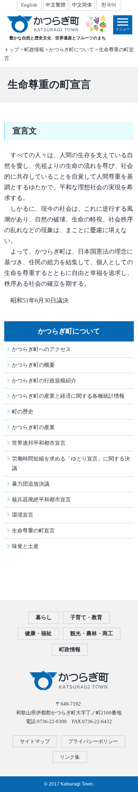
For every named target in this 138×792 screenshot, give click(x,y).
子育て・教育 (86, 617)
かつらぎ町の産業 (33, 427)
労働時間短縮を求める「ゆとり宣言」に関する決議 (71, 463)
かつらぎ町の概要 (33, 365)
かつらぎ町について (71, 49)
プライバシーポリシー (93, 741)
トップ (11, 49)
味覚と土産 (25, 546)
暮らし (44, 617)
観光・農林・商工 (91, 633)
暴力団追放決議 (30, 484)
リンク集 (70, 757)
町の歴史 (22, 411)
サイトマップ (35, 741)
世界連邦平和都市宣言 (39, 443)
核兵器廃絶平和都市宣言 (41, 499)
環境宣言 (22, 515)
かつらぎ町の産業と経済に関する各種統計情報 (68, 396)
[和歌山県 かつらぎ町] (56, 23)
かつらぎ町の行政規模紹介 (44, 380)
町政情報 (34, 49)
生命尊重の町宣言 (33, 530)
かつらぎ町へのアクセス (41, 349)
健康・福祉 (38, 633)
